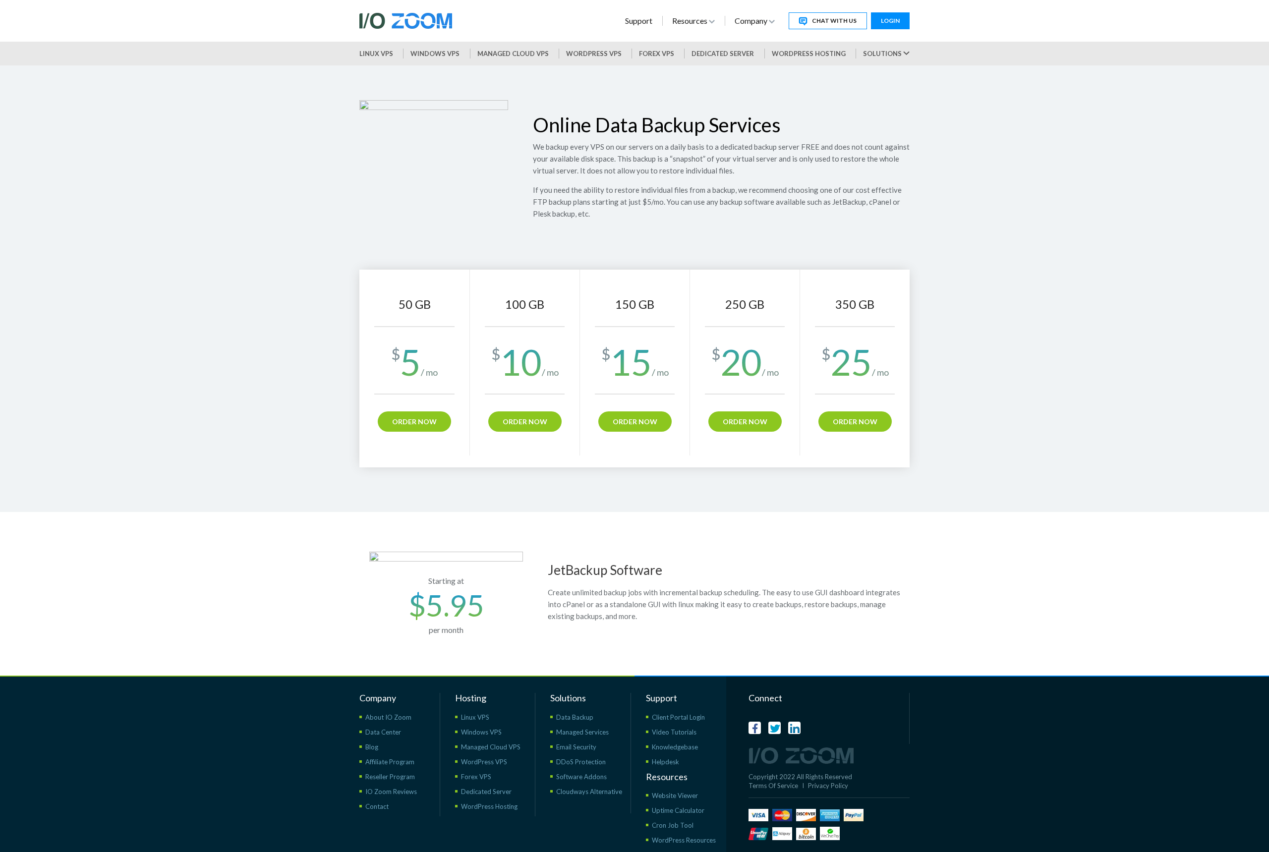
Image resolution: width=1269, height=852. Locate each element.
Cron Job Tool (672, 825)
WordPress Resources (684, 840)
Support (638, 20)
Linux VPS (376, 53)
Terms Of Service (773, 786)
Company (752, 20)
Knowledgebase (675, 747)
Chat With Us (834, 20)
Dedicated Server (723, 53)
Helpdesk (665, 762)
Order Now (414, 421)
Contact (377, 806)
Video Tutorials (674, 732)
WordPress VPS (484, 762)
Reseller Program (390, 777)
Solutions (883, 53)
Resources (690, 20)
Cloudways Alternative (589, 791)
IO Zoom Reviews (391, 791)
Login (890, 20)
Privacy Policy (828, 786)
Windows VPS (435, 53)
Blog (371, 747)
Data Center (383, 732)
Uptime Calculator (678, 810)
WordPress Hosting (809, 53)
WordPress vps (594, 53)
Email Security (576, 747)
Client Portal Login (678, 717)
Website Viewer (675, 795)
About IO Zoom (388, 717)
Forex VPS (656, 53)
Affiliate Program (389, 762)
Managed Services (582, 732)
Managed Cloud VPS (513, 53)
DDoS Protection (581, 762)
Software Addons (581, 777)
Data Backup (574, 717)
